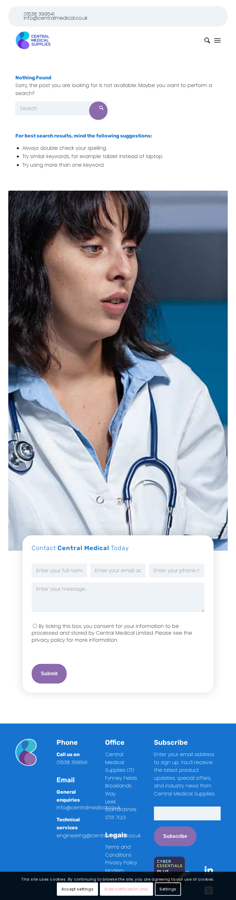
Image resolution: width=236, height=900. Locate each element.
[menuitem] (217, 40)
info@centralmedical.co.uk (56, 18)
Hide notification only (126, 889)
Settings (167, 889)
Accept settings (77, 889)
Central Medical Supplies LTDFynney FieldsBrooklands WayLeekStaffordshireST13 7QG (121, 786)
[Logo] (32, 40)
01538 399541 (39, 14)
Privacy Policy (121, 862)
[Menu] (217, 40)
